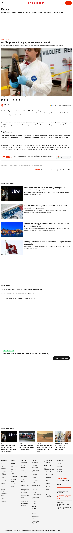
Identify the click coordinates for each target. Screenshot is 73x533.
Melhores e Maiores (35, 512)
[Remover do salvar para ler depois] (19, 100)
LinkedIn (59, 466)
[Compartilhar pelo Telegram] (10, 100)
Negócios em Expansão (35, 522)
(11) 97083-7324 (64, 505)
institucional (8, 530)
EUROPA (14, 13)
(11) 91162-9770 (64, 480)
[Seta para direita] (69, 12)
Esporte (13, 469)
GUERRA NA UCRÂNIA (24, 13)
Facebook (59, 472)
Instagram (59, 469)
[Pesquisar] (6, 3)
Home (2, 39)
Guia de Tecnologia (24, 471)
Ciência (13, 484)
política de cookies (26, 530)
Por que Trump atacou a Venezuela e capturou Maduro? (19, 298)
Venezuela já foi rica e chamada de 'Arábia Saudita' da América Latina (23, 289)
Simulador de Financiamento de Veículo (25, 503)
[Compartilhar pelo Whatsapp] (2, 100)
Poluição (27, 165)
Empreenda (49, 492)
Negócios (3, 501)
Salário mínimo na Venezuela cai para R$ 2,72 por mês (19, 293)
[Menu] (2, 3)
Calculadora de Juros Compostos (25, 497)
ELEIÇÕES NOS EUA (57, 13)
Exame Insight (3, 490)
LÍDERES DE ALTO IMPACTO (4, 473)
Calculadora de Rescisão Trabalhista (25, 490)
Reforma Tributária (35, 466)
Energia (39, 165)
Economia (3, 483)
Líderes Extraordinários (36, 493)
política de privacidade (38, 530)
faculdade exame (49, 461)
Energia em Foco (36, 485)
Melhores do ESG (35, 517)
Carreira (3, 480)
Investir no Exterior (35, 488)
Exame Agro (13, 472)
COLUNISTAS (4, 504)
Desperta (48, 477)
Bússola (66, 443)
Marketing (14, 466)
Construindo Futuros (35, 481)
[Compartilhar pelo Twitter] (13, 100)
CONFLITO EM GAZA (37, 13)
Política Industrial (34, 502)
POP (12, 487)
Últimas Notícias (3, 467)
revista (48, 465)
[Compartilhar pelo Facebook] (5, 100)
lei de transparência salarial (52, 530)
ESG (2, 486)
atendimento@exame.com (64, 487)
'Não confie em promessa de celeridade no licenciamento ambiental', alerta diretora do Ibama (36, 137)
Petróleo (20, 165)
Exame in (48, 472)
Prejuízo (33, 165)
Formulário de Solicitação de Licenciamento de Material (64, 496)
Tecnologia (14, 476)
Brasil (2, 477)
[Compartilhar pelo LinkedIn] (8, 100)
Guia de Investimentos (24, 475)
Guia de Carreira (23, 480)
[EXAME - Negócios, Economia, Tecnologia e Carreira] (36, 3)
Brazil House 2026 (35, 471)
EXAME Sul (35, 475)
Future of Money (13, 480)
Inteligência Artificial (4, 494)
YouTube (59, 463)
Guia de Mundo (5, 13)
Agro (47, 489)
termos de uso (16, 530)
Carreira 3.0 (49, 475)
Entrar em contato (62, 478)
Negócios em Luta (35, 498)
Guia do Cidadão (23, 466)
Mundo (5, 9)
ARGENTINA (47, 13)
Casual (13, 463)
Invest (2, 498)
